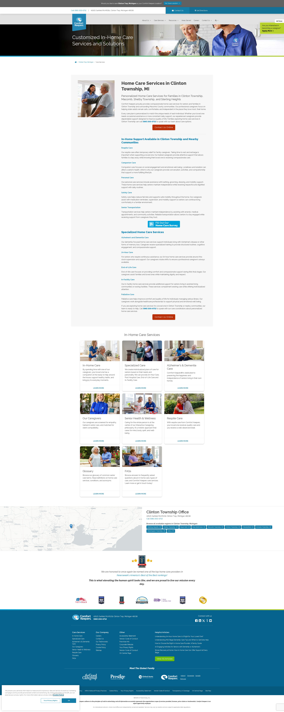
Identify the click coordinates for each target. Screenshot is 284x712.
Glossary (75, 655)
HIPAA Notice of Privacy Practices (96, 691)
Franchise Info (124, 642)
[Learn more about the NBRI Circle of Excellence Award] (203, 603)
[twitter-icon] (203, 621)
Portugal (183, 679)
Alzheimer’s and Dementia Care (135, 237)
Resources (173, 20)
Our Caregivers (77, 647)
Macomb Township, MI (215, 527)
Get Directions (201, 11)
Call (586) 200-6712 (78, 10)
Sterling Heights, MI (154, 527)
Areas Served (186, 20)
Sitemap (99, 650)
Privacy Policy (101, 644)
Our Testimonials (102, 642)
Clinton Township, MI (233, 527)
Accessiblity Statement (127, 636)
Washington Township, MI (156, 531)
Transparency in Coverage (180, 691)
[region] (40, 697)
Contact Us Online (164, 127)
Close (280, 21)
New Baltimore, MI (198, 527)
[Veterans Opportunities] (81, 603)
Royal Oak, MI (185, 527)
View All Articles (165, 659)
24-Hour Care (127, 252)
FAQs (74, 658)
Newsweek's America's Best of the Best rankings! (142, 575)
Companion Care (128, 163)
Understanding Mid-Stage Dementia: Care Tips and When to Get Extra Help (182, 640)
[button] (146, 20)
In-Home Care (77, 636)
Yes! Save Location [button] (171, 3)
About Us (145, 20)
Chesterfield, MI (248, 527)
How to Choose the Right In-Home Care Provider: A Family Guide (178, 643)
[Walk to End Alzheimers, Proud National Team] (162, 602)
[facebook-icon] (196, 620)
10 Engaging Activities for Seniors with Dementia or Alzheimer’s (177, 647)
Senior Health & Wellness (81, 650)
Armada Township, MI (263, 527)
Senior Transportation (130, 207)
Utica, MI (171, 531)
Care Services (159, 20)
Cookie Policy (101, 647)
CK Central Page (125, 653)
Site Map (208, 691)
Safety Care (126, 193)
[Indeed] (207, 621)
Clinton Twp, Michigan (86, 62)
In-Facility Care (127, 280)
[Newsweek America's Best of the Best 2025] (121, 603)
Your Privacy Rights (126, 647)
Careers (196, 20)
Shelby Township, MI (171, 527)
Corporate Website (126, 644)
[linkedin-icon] (200, 620)
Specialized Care (78, 639)
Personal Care (127, 178)
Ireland (183, 675)
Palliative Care (127, 294)
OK (69, 700)
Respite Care (127, 148)
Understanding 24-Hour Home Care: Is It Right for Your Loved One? (179, 636)
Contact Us (206, 20)
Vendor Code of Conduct (128, 639)
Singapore (190, 675)
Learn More (98, 388)
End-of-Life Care (128, 267)
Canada (197, 675)
